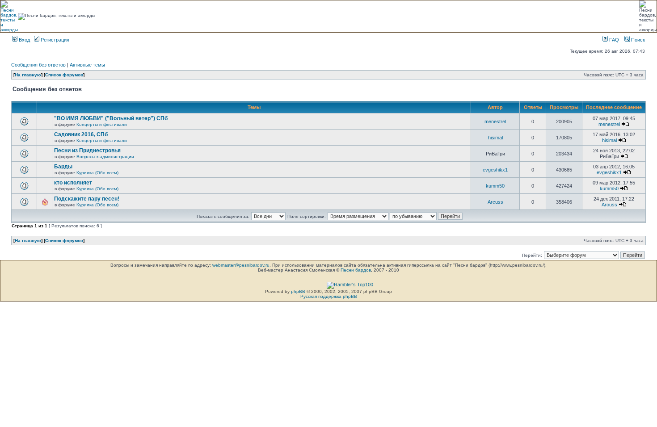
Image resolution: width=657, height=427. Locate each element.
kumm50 (495, 185)
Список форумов (64, 74)
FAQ (613, 39)
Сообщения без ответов (38, 64)
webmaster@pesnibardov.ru (241, 265)
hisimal (495, 137)
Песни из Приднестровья (87, 150)
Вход (23, 39)
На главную (28, 74)
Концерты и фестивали (101, 124)
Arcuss (495, 202)
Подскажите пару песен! (86, 199)
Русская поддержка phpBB (328, 296)
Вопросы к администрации (105, 156)
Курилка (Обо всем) (97, 172)
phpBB (298, 291)
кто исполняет (73, 183)
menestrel (495, 121)
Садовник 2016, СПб (81, 134)
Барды (63, 166)
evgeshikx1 (495, 169)
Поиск (637, 39)
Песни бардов (356, 270)
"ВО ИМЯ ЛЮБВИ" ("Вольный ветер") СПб (111, 118)
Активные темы (87, 64)
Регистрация (54, 39)
